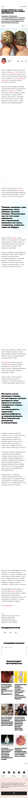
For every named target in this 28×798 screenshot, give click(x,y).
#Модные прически (13, 620)
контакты (3, 776)
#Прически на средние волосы (8, 619)
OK (14, 793)
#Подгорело (14, 622)
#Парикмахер (4, 622)
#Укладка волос (5, 620)
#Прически (4, 615)
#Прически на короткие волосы (8, 617)
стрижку (17, 72)
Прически (3, 26)
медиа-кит (24, 776)
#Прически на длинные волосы (13, 615)
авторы (13, 776)
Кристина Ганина (9, 61)
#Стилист (10, 622)
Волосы (3, 6)
